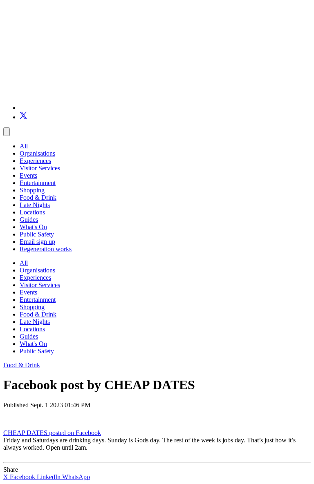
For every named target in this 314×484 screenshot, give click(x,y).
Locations (32, 212)
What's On (33, 226)
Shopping (32, 190)
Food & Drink (38, 197)
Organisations (37, 153)
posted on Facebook (75, 432)
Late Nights (35, 204)
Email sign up (37, 241)
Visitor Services (40, 168)
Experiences (35, 160)
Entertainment (38, 182)
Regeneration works (46, 248)
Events (28, 175)
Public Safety (37, 234)
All (24, 146)
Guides (29, 219)
